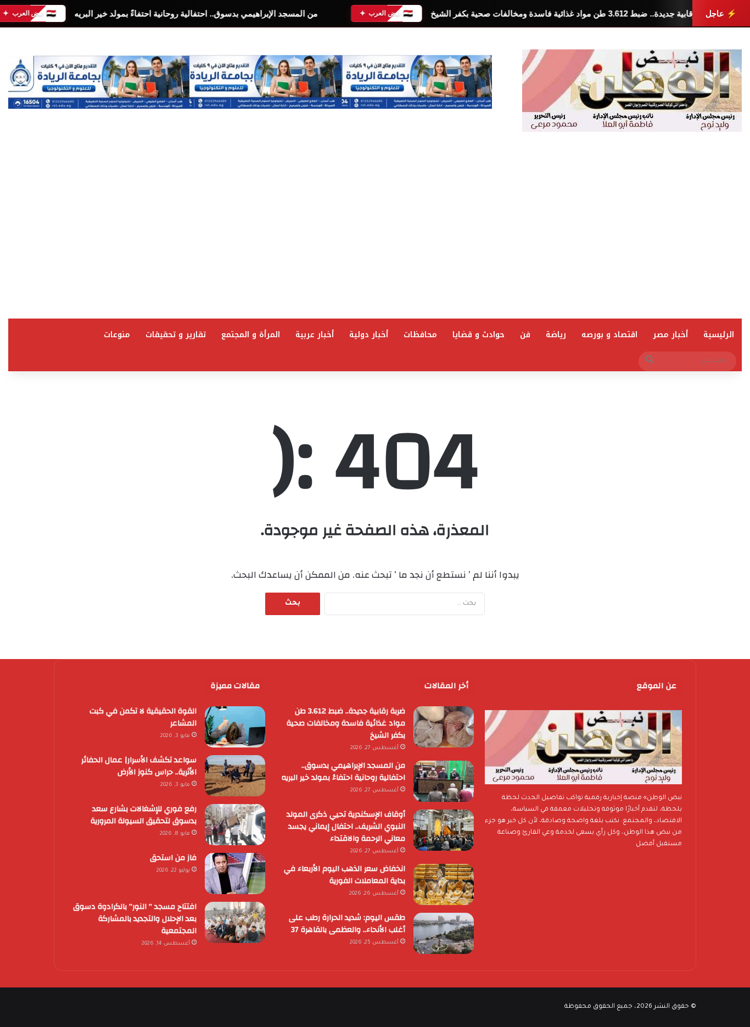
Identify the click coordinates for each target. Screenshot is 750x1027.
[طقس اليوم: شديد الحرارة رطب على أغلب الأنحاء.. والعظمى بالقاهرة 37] (443, 933)
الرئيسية (718, 334)
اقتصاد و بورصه (609, 334)
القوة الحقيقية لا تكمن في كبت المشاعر (143, 717)
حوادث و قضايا (478, 334)
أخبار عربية (314, 334)
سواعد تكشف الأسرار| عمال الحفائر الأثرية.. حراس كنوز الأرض (139, 766)
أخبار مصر (670, 334)
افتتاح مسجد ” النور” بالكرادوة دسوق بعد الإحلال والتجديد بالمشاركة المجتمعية (135, 919)
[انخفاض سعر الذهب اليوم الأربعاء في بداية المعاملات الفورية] (443, 884)
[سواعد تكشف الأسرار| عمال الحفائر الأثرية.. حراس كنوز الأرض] (235, 775)
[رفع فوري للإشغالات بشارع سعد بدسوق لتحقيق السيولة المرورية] (235, 824)
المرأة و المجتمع (250, 334)
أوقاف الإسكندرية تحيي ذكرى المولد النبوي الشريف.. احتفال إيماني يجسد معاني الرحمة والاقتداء (346, 826)
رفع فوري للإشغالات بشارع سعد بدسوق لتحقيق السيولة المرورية (144, 815)
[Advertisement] (375, 236)
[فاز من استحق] (235, 873)
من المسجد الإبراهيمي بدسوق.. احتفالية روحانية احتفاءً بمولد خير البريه (195, 13)
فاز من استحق (173, 858)
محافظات (420, 334)
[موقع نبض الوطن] (632, 90)
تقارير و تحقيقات (175, 334)
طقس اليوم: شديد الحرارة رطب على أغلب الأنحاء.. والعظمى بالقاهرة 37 (347, 924)
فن (525, 334)
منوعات (117, 334)
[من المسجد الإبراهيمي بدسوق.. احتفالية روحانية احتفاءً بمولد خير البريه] (443, 781)
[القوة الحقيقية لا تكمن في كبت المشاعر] (235, 726)
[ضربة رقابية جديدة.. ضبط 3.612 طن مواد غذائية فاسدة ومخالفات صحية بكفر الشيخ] (443, 726)
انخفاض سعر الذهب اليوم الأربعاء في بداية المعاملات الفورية (344, 875)
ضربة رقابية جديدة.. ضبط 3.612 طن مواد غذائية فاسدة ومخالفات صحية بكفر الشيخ (573, 13)
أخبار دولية (368, 334)
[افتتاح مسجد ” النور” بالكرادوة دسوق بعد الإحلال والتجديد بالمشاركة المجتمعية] (235, 922)
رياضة (556, 334)
